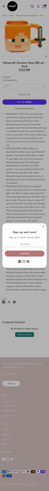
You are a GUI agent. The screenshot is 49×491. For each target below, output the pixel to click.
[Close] (43, 226)
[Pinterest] (28, 261)
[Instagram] (23, 261)
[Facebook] (19, 261)
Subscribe (24, 253)
